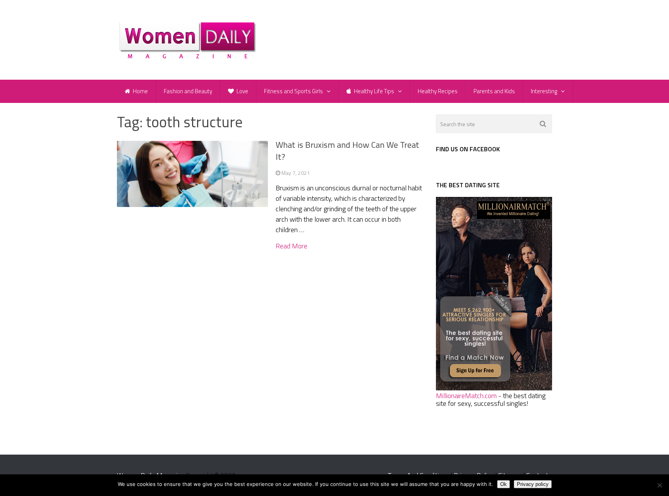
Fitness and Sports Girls (293, 91)
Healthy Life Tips (373, 91)
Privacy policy (533, 484)
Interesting (544, 91)
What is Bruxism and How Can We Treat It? (347, 150)
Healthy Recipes (438, 91)
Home (140, 91)
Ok (503, 484)
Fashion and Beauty (188, 91)
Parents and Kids (494, 91)
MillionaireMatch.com (466, 395)
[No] (659, 485)
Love (241, 91)
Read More (291, 246)
